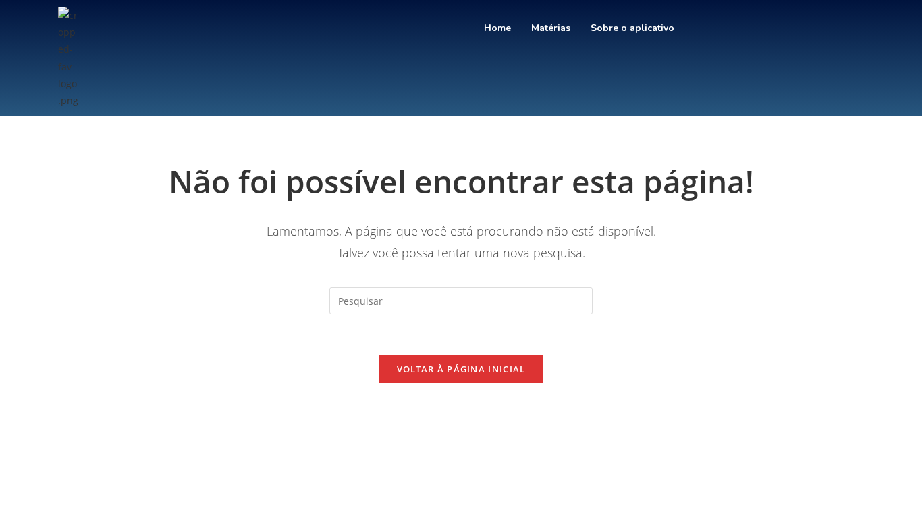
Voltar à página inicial (461, 369)
